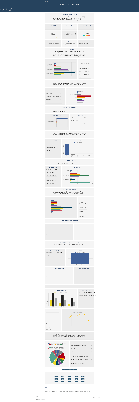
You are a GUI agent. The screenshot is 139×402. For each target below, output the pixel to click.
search (94, 397)
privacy (99, 397)
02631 (56, 376)
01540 (76, 379)
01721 (56, 379)
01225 (83, 379)
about (93, 396)
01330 (63, 379)
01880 (83, 376)
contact (99, 396)
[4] (77, 220)
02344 (76, 381)
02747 (76, 376)
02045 (83, 381)
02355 (69, 379)
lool (37, 396)
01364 (56, 381)
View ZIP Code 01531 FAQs (69, 369)
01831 (69, 381)
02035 (63, 376)
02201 (69, 376)
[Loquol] (46, 1)
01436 (63, 381)
